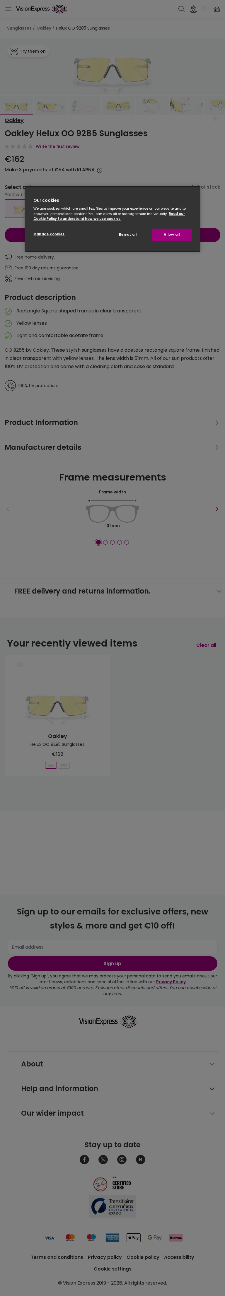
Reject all (128, 234)
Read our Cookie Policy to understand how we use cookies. (109, 216)
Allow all (172, 234)
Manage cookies (49, 234)
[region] (112, 219)
